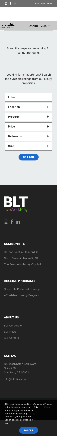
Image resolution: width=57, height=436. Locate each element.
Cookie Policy (37, 405)
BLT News (10, 331)
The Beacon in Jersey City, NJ (22, 264)
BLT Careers (11, 337)
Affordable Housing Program (21, 295)
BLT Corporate (13, 325)
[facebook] (12, 221)
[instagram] (6, 221)
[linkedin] (18, 221)
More (44, 26)
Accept (28, 430)
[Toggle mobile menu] (50, 13)
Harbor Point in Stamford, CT (22, 252)
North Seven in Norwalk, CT (21, 258)
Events (33, 26)
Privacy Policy (48, 405)
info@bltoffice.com (15, 379)
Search (28, 157)
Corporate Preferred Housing (22, 289)
